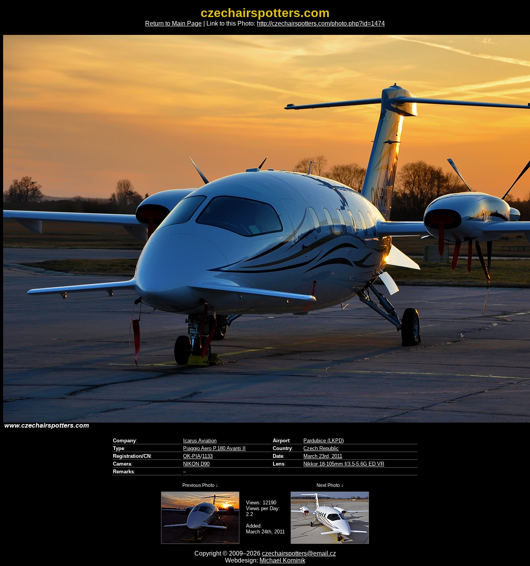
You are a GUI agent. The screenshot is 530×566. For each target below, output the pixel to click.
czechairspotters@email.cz (299, 553)
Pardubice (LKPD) (323, 440)
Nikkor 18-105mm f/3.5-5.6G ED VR (343, 464)
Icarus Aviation (200, 440)
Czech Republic (321, 448)
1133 (207, 456)
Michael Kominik (282, 560)
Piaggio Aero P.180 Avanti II (214, 448)
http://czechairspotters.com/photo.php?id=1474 (321, 23)
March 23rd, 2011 (322, 456)
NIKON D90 (196, 464)
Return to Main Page (173, 23)
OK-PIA (192, 456)
